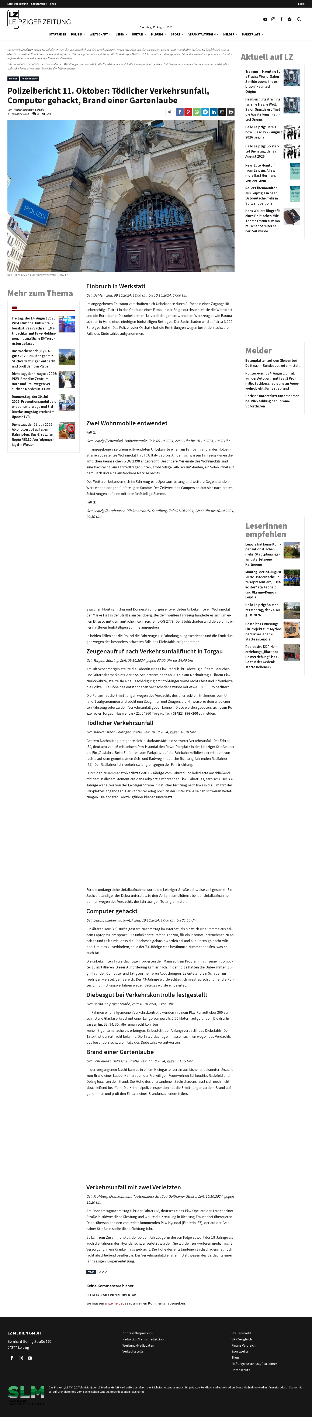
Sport (176, 34)
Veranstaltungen (202, 34)
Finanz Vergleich (244, 1345)
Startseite (57, 34)
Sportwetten (241, 1351)
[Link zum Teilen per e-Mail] (222, 112)
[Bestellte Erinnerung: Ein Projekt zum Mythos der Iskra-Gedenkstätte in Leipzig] (291, 632)
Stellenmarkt (39, 3)
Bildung (157, 34)
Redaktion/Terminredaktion (143, 1339)
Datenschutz (241, 1370)
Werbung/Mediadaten (138, 1345)
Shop (53, 3)
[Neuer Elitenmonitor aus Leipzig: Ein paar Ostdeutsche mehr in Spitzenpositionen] (291, 196)
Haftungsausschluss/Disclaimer (254, 1363)
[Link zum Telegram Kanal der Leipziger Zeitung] (289, 19)
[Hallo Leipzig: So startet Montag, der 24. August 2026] (291, 610)
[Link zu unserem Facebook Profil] (281, 19)
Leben (120, 34)
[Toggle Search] (299, 19)
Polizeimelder (30, 78)
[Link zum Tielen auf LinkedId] (214, 112)
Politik (76, 34)
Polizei (102, 1272)
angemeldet (114, 1303)
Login (301, 3)
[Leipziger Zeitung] (38, 19)
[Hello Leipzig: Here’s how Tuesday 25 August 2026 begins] (291, 133)
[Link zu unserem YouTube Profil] (265, 19)
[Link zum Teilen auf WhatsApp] (197, 112)
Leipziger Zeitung (17, 3)
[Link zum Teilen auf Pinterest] (188, 112)
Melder (228, 34)
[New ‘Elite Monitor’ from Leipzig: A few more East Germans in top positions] (291, 173)
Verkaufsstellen (133, 1351)
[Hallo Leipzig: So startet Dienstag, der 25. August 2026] (291, 152)
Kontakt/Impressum (137, 1333)
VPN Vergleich (242, 1339)
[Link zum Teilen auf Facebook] (180, 112)
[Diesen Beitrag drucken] (231, 112)
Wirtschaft (99, 34)
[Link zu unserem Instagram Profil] (273, 19)
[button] (84, 34)
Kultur (137, 34)
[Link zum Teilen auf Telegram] (205, 112)
